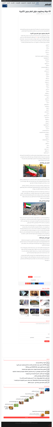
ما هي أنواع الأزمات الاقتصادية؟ (45, 296)
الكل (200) (26, 417)
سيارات (12, 3)
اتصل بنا (50, 423)
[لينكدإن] (34, 283)
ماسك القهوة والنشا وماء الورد (13, 401)
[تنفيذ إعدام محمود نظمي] (24, 302)
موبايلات (17, 3)
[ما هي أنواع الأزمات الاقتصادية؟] (44, 293)
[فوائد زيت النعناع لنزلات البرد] (31, 397)
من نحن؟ (50, 426)
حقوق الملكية (49, 425)
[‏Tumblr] (32, 283)
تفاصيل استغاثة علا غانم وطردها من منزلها (35, 297)
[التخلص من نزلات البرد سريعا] (37, 394)
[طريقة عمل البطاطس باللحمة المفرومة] (47, 412)
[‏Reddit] (28, 283)
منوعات (28, 3)
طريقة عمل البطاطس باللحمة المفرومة (38, 411)
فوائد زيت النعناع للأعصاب (20, 399)
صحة (8, 3)
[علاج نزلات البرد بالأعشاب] (42, 392)
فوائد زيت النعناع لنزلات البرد (24, 396)
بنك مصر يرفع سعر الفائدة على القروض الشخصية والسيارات (35, 315)
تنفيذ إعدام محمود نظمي (25, 305)
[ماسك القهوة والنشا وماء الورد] (21, 402)
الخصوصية (50, 424)
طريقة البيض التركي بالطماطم (6, 407)
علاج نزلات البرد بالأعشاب (35, 391)
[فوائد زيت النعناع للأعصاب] (26, 400)
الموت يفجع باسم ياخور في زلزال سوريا (25, 315)
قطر (37, 37)
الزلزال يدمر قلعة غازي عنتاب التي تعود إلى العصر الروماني (35, 306)
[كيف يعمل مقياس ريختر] (24, 293)
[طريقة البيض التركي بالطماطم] (11, 407)
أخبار (37, 3)
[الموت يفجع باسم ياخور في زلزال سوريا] (24, 311)
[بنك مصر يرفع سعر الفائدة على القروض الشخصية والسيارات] (34, 311)
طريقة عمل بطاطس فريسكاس (34, 414)
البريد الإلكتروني (47, 337)
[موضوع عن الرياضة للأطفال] (16, 405)
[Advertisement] (34, 21)
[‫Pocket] (26, 283)
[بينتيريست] (30, 283)
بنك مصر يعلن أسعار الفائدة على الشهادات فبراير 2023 (45, 315)
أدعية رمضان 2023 (41, 388)
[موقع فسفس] (47, 4)
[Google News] (33, 280)
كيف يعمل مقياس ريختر (25, 296)
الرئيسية (49, 8)
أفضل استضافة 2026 (42, 0)
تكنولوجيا (23, 3)
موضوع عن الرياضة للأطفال (9, 404)
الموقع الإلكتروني (32, 337)
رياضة (33, 3)
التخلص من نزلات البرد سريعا (29, 393)
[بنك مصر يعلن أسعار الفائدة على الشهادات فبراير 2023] (44, 311)
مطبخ (4, 3)
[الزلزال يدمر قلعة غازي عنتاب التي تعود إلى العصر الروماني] (34, 302)
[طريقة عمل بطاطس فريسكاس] (42, 415)
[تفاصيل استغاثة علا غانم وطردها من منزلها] (34, 293)
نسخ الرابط (30, 276)
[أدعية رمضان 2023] (47, 389)
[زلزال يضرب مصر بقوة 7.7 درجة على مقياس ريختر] (44, 302)
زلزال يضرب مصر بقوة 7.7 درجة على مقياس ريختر (45, 306)
